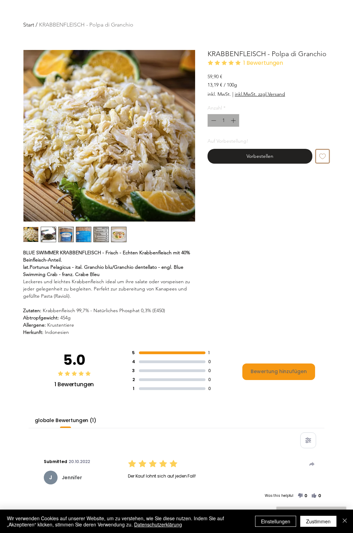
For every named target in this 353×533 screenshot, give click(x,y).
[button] (302, 496)
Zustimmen (318, 521)
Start (28, 24)
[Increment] (234, 120)
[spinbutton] (223, 120)
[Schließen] (345, 521)
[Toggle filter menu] (308, 440)
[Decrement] (213, 120)
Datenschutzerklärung (158, 524)
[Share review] (312, 464)
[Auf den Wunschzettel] (322, 156)
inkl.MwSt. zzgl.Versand (260, 94)
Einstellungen (275, 521)
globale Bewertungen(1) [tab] (65, 420)
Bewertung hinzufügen (279, 371)
